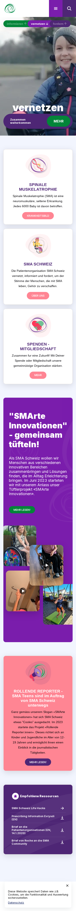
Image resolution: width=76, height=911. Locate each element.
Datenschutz (16, 902)
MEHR (59, 121)
